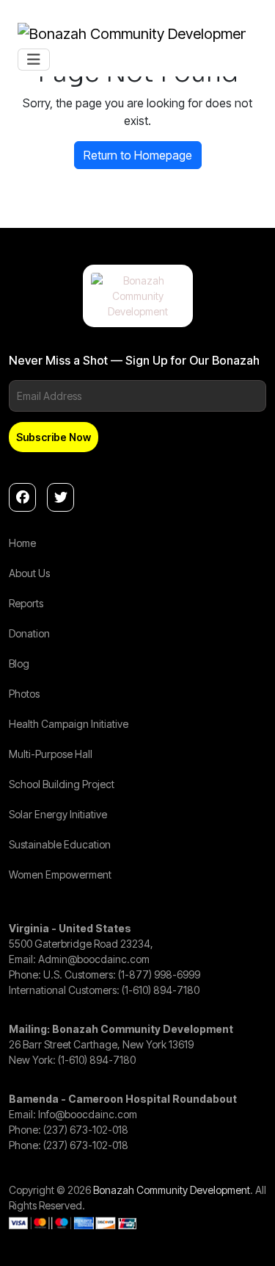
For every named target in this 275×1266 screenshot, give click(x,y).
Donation (29, 633)
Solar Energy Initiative (58, 814)
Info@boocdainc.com (87, 1114)
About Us (29, 573)
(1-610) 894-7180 (160, 990)
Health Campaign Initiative (68, 724)
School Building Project (61, 784)
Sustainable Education (60, 844)
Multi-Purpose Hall (50, 754)
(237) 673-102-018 (85, 1129)
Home (22, 543)
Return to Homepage (138, 155)
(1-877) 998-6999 (159, 974)
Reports (26, 603)
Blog (19, 663)
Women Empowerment (60, 874)
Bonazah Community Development (171, 1190)
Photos (24, 693)
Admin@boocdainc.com (94, 959)
